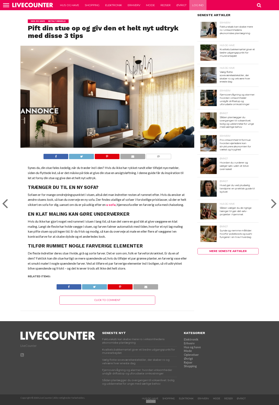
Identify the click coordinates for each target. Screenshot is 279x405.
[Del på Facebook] (56, 155)
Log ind (198, 5)
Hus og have (69, 5)
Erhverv (134, 5)
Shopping (92, 5)
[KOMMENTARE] (158, 155)
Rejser (166, 5)
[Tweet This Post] (81, 155)
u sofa (111, 204)
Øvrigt (181, 5)
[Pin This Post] (107, 155)
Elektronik (113, 5)
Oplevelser (191, 354)
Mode (150, 5)
